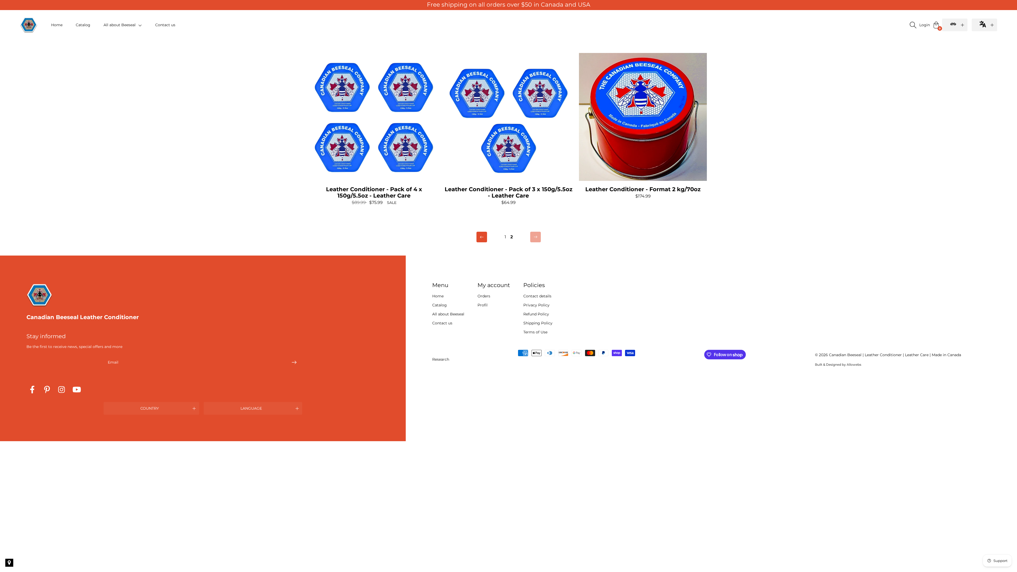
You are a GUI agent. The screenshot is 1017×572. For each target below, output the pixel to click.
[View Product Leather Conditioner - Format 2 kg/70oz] (643, 126)
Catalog (83, 25)
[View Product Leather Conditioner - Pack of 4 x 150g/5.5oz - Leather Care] (374, 129)
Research (440, 359)
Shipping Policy (537, 323)
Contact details (537, 296)
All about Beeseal (448, 314)
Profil (483, 305)
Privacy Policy (536, 305)
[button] (123, 24)
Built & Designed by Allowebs (838, 365)
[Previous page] (481, 237)
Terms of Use (535, 332)
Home (57, 25)
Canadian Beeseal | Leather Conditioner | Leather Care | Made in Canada (895, 354)
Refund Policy (536, 314)
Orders (484, 296)
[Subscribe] (294, 362)
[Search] (913, 25)
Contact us (165, 25)
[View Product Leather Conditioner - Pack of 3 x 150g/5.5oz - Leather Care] (509, 129)
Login (924, 25)
